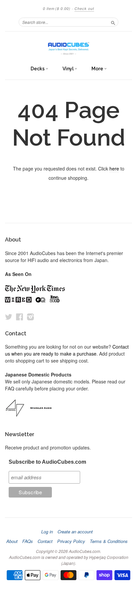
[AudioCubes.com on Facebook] (19, 316)
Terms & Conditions (109, 541)
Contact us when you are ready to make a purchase (67, 350)
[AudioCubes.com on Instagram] (30, 316)
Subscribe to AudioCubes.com (47, 462)
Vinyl (68, 68)
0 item (56, 8)
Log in (47, 531)
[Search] (113, 22)
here (114, 168)
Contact (45, 541)
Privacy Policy (71, 541)
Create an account (75, 531)
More (97, 68)
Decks (38, 68)
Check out (84, 8)
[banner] (68, 46)
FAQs (27, 541)
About (12, 541)
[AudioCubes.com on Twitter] (8, 316)
